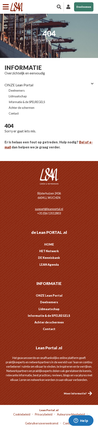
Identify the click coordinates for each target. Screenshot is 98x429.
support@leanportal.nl (49, 209)
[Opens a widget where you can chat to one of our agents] (80, 421)
